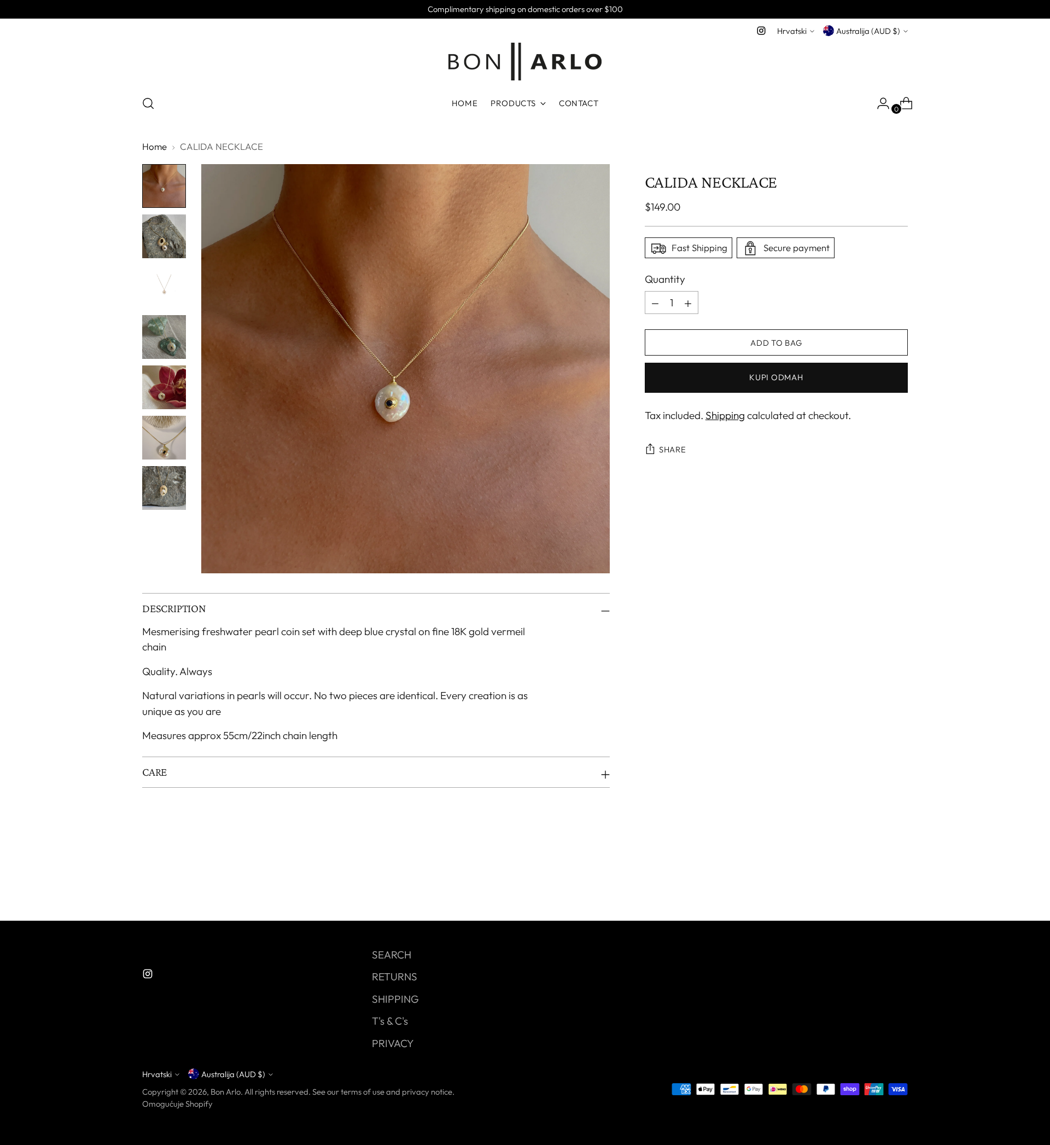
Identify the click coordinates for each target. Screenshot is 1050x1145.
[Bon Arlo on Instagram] (761, 31)
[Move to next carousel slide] (898, 883)
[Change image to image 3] (164, 287)
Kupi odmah (776, 378)
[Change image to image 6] (164, 438)
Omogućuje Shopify (177, 1103)
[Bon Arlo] (525, 61)
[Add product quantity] (655, 303)
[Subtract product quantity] (688, 303)
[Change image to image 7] (164, 488)
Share (672, 450)
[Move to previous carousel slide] (873, 883)
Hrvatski (792, 31)
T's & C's (390, 1020)
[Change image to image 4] (164, 337)
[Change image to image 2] (164, 236)
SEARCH (391, 954)
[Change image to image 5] (164, 387)
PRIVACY (393, 1043)
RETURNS (394, 976)
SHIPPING (395, 998)
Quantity (665, 279)
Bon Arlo (226, 1091)
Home (154, 146)
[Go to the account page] (879, 103)
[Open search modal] (148, 103)
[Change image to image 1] (164, 186)
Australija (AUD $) (868, 31)
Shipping (725, 415)
